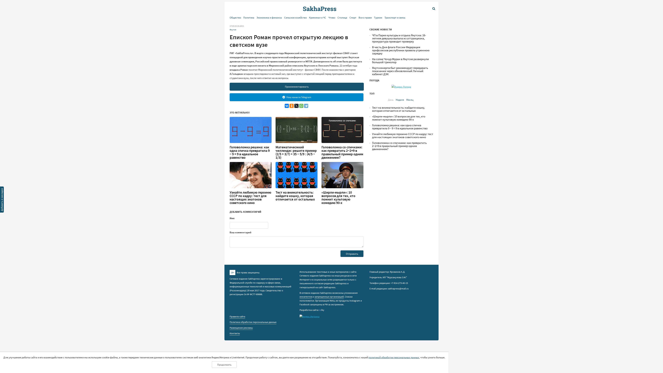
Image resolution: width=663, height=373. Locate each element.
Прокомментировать (297, 86)
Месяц (409, 99)
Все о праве (365, 17)
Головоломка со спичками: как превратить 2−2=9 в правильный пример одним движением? (342, 152)
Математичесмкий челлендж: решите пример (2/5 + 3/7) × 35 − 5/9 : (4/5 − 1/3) (296, 152)
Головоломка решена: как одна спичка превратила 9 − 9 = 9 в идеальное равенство (250, 152)
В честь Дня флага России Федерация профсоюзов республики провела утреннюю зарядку (401, 50)
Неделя (400, 99)
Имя (232, 218)
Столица (342, 17)
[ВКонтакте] (287, 106)
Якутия (233, 29)
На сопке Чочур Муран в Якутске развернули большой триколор (400, 60)
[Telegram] (306, 106)
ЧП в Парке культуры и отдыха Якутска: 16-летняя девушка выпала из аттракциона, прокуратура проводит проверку (399, 38)
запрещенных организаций (329, 296)
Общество (235, 17)
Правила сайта (237, 316)
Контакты (235, 333)
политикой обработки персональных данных (394, 357)
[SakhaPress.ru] (2, 200)
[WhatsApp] (301, 106)
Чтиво (331, 17)
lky (321, 310)
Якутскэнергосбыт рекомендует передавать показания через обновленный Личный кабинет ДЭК (400, 71)
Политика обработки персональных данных (253, 322)
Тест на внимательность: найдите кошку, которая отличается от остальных (295, 195)
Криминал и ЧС (317, 17)
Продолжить (224, 364)
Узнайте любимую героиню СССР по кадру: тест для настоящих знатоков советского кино (250, 197)
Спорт (352, 17)
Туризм (378, 17)
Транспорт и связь (395, 17)
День (390, 99)
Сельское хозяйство (295, 17)
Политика (248, 17)
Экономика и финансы (269, 17)
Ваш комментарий (240, 232)
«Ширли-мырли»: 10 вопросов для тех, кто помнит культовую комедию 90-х (338, 197)
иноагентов (306, 296)
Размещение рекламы (241, 327)
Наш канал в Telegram (298, 97)
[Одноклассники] (292, 106)
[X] (296, 106)
